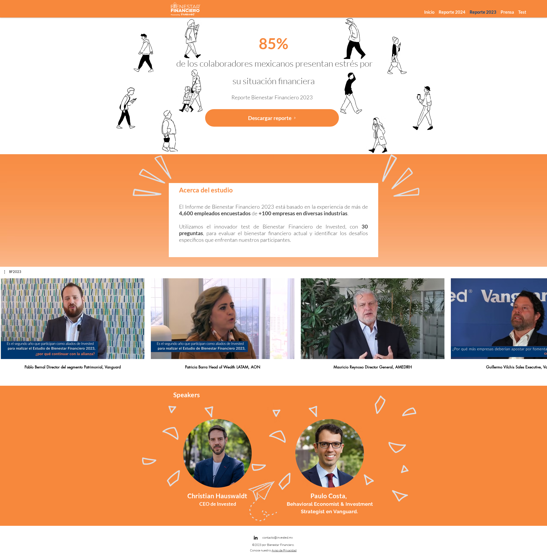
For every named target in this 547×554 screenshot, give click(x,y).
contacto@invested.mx (277, 537)
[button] (12, 272)
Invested (226, 504)
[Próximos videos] (361, 296)
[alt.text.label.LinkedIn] (255, 537)
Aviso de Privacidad (284, 550)
